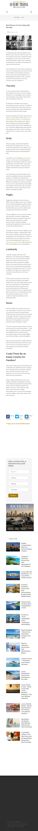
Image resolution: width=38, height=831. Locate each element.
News (22, 17)
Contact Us (15, 824)
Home (9, 824)
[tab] (13, 538)
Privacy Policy (20, 826)
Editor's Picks (11, 826)
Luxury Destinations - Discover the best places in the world (25, 675)
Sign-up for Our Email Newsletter (19, 423)
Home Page (17, 17)
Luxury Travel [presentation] (13, 538)
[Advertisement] (20, 440)
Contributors (23, 824)
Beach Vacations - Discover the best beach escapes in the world (26, 633)
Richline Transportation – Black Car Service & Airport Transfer (26, 547)
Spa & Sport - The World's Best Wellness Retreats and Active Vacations (26, 723)
